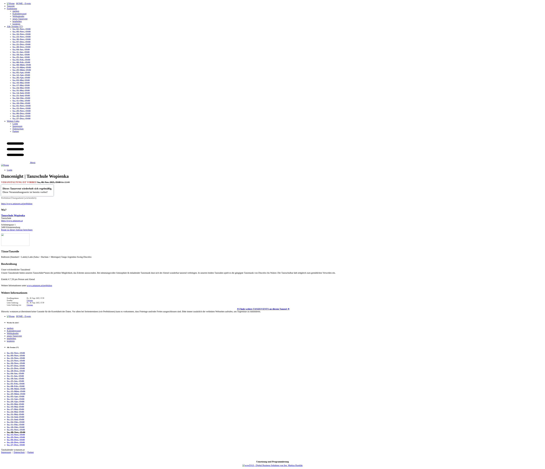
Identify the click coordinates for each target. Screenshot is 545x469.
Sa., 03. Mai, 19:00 (21, 80)
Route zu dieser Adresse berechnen (17, 230)
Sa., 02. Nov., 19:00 (21, 29)
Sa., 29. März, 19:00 (21, 70)
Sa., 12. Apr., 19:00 (21, 75)
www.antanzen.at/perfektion (39, 285)
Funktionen (12, 8)
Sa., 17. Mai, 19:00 (21, 85)
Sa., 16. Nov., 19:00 (21, 34)
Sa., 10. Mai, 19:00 (21, 83)
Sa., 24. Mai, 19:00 (21, 88)
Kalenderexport (19, 14)
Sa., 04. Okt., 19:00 (21, 98)
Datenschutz (18, 129)
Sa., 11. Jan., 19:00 (21, 52)
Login (15, 123)
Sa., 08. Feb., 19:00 (21, 62)
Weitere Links (13, 121)
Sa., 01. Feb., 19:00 (21, 60)
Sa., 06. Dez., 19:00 (21, 113)
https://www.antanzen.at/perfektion (16, 203)
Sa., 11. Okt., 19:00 (21, 100)
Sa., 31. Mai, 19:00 (21, 90)
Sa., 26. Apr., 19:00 (21, 77)
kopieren (16, 24)
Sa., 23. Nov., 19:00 (21, 37)
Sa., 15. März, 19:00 (21, 67)
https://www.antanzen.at (12, 221)
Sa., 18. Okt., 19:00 (21, 103)
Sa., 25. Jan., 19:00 (21, 57)
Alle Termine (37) (15, 26)
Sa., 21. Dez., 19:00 (21, 44)
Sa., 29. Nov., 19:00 (21, 111)
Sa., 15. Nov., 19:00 (21, 108)
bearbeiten (17, 21)
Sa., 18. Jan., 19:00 (21, 54)
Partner (15, 131)
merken (15, 11)
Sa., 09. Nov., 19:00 (21, 31)
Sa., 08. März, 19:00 (21, 65)
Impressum (17, 126)
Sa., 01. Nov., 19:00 (21, 106)
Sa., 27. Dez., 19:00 (21, 118)
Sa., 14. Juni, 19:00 (21, 93)
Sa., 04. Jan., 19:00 (21, 49)
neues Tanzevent (19, 19)
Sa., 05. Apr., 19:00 (21, 72)
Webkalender (18, 16)
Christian (30, 300)
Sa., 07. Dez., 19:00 (21, 42)
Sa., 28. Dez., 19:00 (21, 47)
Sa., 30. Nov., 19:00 (21, 39)
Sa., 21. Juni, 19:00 (21, 95)
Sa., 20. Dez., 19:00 (21, 116)
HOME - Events (23, 316)
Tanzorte (11, 6)
